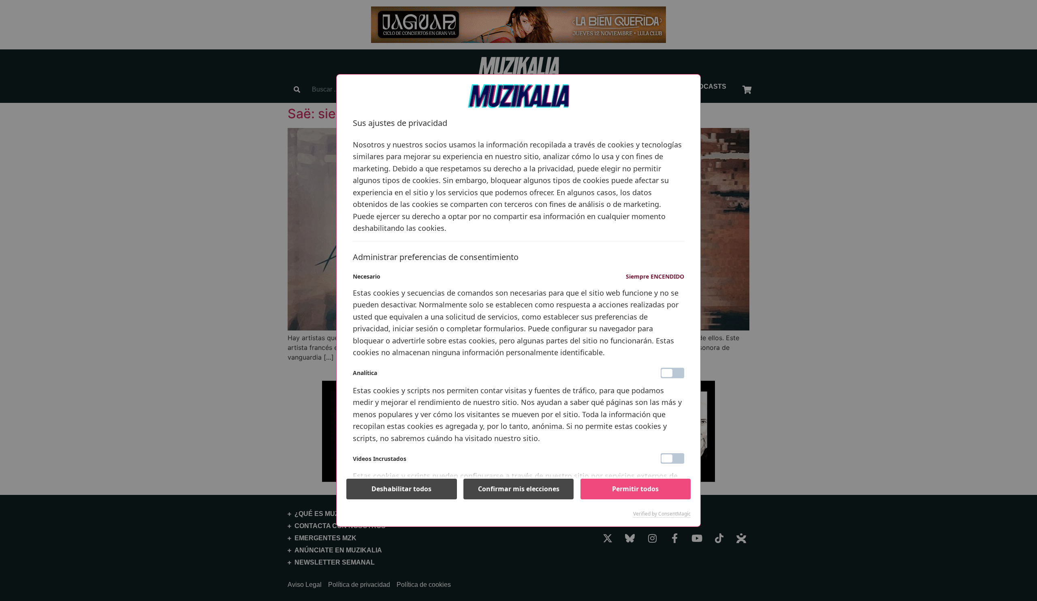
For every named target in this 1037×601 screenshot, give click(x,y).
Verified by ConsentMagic (662, 514)
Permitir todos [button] (635, 488)
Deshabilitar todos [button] (401, 488)
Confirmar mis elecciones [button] (518, 488)
